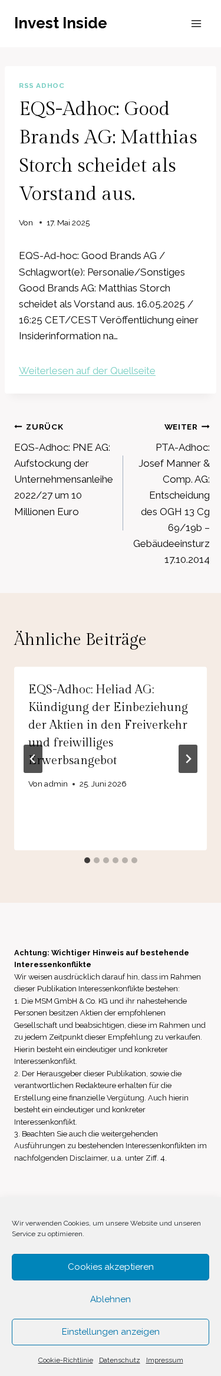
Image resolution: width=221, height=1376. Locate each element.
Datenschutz (119, 1360)
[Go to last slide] (33, 759)
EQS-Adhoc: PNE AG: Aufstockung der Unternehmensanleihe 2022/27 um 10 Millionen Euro (63, 469)
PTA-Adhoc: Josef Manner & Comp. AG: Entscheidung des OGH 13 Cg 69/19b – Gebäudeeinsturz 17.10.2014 (171, 493)
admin (56, 783)
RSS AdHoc (41, 85)
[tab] (87, 860)
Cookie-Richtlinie (65, 1360)
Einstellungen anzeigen (111, 1331)
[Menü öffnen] (196, 23)
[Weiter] (188, 759)
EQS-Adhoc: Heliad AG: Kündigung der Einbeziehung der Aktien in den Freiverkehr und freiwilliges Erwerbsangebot (108, 725)
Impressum (164, 1360)
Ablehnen (110, 1299)
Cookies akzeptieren (111, 1267)
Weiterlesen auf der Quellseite (87, 370)
